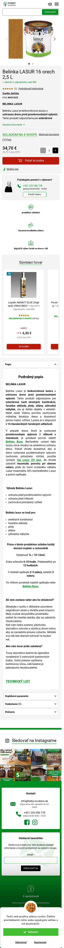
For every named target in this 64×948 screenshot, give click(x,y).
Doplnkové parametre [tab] (16, 696)
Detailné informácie (12, 124)
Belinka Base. (14, 441)
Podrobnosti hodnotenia (31, 88)
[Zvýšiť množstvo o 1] (55, 150)
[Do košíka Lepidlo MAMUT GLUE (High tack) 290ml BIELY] (24, 346)
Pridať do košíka (34, 160)
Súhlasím (33, 932)
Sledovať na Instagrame (34, 740)
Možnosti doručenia (49, 134)
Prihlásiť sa (30, 868)
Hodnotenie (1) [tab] (13, 704)
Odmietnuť (21, 942)
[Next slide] (54, 39)
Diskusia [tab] (10, 711)
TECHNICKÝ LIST (18, 681)
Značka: (10, 93)
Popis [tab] (8, 364)
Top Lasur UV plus (29, 460)
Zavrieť (24, 169)
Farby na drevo (27, 822)
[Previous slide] (7, 39)
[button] (29, 64)
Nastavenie (40, 942)
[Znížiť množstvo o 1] (43, 150)
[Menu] (56, 4)
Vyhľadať (50, 12)
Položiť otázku (34, 194)
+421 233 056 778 (34, 812)
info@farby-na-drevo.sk (34, 801)
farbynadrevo (34, 822)
